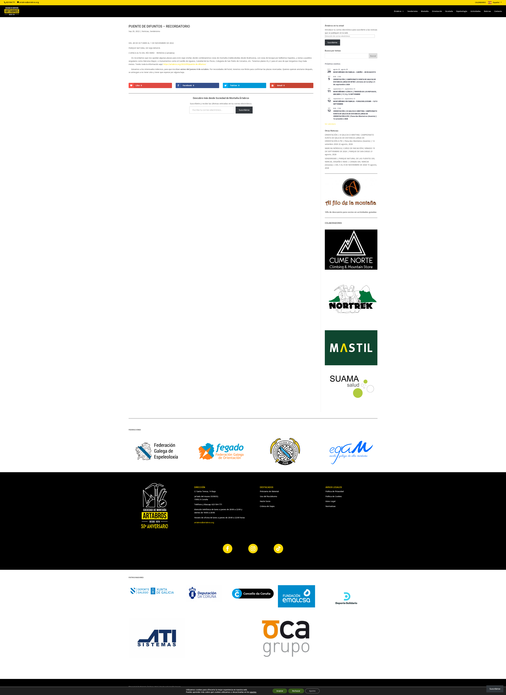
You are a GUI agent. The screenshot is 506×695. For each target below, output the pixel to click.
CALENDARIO (480, 3)
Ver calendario (330, 124)
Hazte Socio (265, 501)
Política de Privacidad (334, 491)
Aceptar (279, 691)
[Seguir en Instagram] (253, 548)
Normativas (330, 506)
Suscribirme (332, 42)
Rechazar (296, 691)
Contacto (498, 11)
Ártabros (397, 11)
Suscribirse (244, 110)
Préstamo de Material (269, 491)
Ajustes (312, 691)
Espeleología (461, 11)
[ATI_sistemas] (157, 657)
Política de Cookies (333, 496)
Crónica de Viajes (267, 506)
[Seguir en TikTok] (278, 548)
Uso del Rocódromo (268, 496)
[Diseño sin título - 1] (285, 657)
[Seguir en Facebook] (227, 548)
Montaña (425, 11)
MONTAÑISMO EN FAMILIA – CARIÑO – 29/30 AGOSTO (354, 72)
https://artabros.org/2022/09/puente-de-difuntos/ (184, 64)
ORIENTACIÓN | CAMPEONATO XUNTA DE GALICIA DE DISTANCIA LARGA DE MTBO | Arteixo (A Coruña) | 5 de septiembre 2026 (354, 82)
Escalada (449, 11)
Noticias (487, 11)
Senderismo (412, 11)
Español (496, 2)
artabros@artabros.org (204, 522)
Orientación (437, 11)
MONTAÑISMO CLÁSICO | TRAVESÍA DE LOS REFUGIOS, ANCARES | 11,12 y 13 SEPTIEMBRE (354, 92)
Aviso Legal (330, 501)
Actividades (476, 11)
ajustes (253, 692)
